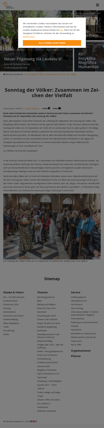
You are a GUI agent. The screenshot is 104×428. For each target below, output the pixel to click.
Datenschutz (29, 36)
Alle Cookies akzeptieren (52, 43)
